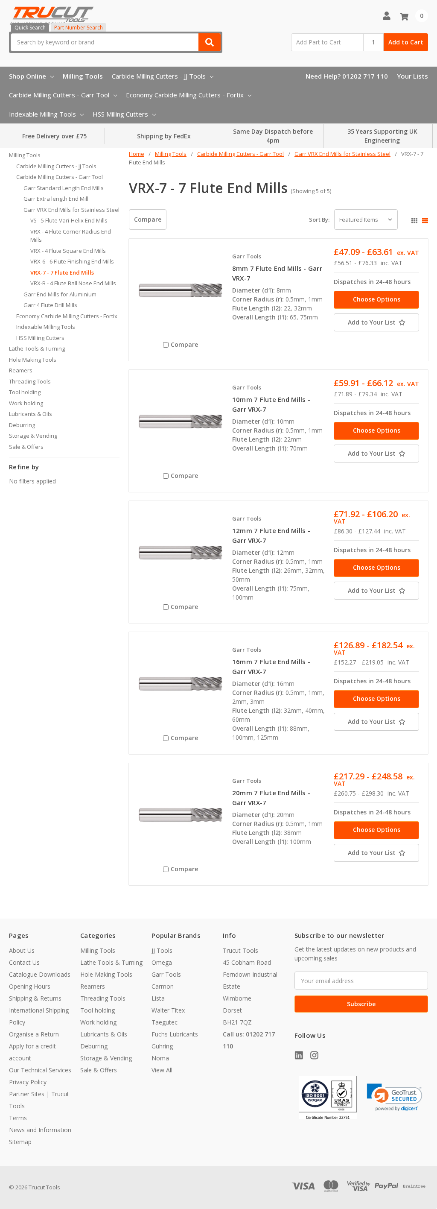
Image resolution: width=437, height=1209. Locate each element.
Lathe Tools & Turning (37, 348)
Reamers (20, 370)
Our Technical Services (40, 1070)
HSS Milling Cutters (120, 114)
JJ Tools (161, 950)
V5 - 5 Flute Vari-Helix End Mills (69, 220)
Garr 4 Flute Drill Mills (50, 305)
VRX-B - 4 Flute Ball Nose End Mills (73, 283)
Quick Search (30, 27)
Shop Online (27, 76)
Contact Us (24, 962)
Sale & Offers (26, 447)
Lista (158, 998)
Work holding (26, 403)
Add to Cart (405, 42)
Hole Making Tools (32, 359)
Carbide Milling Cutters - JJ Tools (159, 76)
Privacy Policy (28, 1082)
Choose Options (376, 299)
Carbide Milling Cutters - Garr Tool (59, 95)
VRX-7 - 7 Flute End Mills (62, 272)
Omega (161, 962)
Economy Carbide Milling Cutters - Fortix (185, 95)
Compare (147, 219)
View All (161, 1070)
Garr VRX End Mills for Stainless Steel (71, 210)
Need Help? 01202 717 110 (347, 76)
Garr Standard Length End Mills (63, 188)
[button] (395, 1097)
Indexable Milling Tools (42, 114)
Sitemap (20, 1142)
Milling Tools (83, 76)
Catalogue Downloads (39, 974)
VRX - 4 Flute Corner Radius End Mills (70, 236)
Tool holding (25, 392)
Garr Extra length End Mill (55, 198)
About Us (22, 950)
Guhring (162, 1046)
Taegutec (164, 1022)
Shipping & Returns (35, 998)
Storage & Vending (33, 435)
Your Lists (412, 76)
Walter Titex (168, 1010)
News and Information (40, 1130)
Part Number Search (78, 27)
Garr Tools (166, 974)
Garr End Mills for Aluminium (59, 294)
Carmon (162, 986)
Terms (18, 1118)
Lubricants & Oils (30, 414)
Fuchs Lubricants (174, 1034)
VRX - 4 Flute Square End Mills (68, 251)
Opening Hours (29, 986)
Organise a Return (34, 1034)
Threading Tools (30, 381)
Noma (160, 1058)
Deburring (22, 425)
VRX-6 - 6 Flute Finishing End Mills (72, 261)
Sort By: (319, 219)
